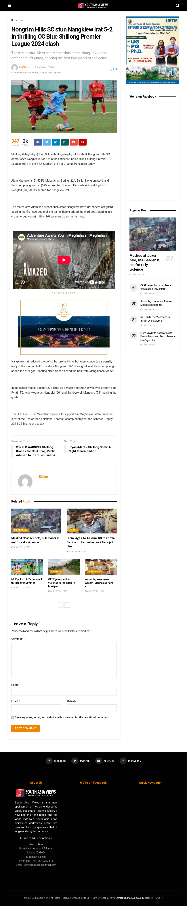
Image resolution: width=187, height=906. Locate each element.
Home (14, 20)
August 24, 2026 (76, 551)
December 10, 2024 (45, 67)
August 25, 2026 (21, 547)
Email (15, 701)
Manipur (56, 571)
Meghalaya (45, 72)
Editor (25, 67)
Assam (73, 530)
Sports (23, 20)
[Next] (67, 605)
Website (71, 701)
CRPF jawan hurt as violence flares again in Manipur (61, 583)
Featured (19, 72)
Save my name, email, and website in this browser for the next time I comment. (62, 717)
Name (16, 684)
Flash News (31, 72)
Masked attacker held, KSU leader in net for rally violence (144, 262)
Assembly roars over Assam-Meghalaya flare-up (99, 583)
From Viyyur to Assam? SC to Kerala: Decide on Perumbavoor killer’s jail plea (91, 542)
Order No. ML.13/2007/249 (130, 898)
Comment (18, 638)
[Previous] (61, 605)
